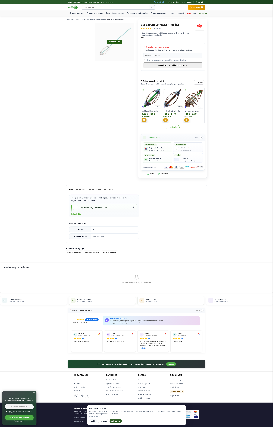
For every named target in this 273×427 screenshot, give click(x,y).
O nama (77, 383)
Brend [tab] (98, 189)
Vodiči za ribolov (144, 398)
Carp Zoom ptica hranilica (192, 111)
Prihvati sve (115, 421)
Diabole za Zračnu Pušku (138, 13)
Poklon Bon (142, 387)
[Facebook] (87, 396)
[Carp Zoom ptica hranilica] (194, 98)
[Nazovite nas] (76, 396)
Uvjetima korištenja (162, 60)
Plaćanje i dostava (144, 394)
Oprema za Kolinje (96, 13)
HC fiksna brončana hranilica (171, 111)
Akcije (189, 13)
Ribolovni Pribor (78, 13)
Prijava (171, 364)
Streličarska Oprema (116, 13)
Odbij (93, 421)
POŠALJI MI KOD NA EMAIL (20, 417)
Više (142, 38)
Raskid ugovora (177, 391)
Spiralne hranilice (101, 19)
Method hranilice (92, 252)
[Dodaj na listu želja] (143, 90)
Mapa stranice (175, 396)
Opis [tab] (71, 189)
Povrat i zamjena (144, 391)
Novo (195, 13)
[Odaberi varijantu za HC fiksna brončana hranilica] (165, 120)
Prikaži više (173, 127)
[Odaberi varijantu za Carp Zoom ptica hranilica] (186, 120)
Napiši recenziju (92, 320)
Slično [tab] (91, 189)
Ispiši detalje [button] (165, 174)
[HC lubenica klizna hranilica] (151, 98)
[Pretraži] (152, 7)
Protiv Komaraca (159, 13)
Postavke (103, 421)
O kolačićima (174, 387)
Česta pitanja (79, 380)
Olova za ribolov (109, 252)
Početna (68, 19)
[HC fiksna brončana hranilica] (172, 98)
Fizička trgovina (79, 387)
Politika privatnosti (176, 383)
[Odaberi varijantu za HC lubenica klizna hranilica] (144, 120)
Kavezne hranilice (74, 252)
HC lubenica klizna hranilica (150, 111)
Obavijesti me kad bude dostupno (172, 65)
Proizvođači (181, 13)
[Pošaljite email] (82, 396)
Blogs (172, 13)
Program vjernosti (144, 383)
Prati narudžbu (143, 380)
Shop (72, 19)
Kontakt (77, 391)
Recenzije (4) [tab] (81, 189)
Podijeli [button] (152, 174)
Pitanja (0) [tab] (108, 189)
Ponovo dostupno (205, 13)
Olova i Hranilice (90, 19)
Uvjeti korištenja (176, 380)
